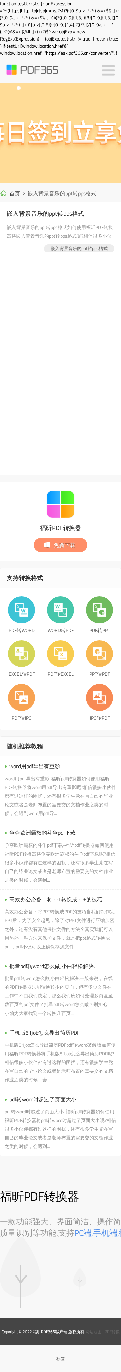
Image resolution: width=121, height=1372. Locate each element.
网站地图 (93, 1331)
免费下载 (64, 545)
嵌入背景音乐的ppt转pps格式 (45, 213)
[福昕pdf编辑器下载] (60, 133)
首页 (14, 193)
